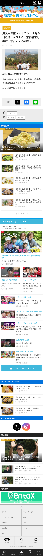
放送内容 (7, 28)
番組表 (35, 542)
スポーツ (5, 523)
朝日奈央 (21, 118)
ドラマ (4, 512)
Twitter (17, 427)
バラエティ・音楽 (7, 517)
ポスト (17, 102)
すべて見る (20, 214)
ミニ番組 (5, 528)
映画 (24, 517)
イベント (26, 528)
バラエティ (12, 113)
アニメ (25, 523)
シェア (26, 102)
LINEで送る (35, 102)
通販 (3, 533)
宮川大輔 (11, 118)
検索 (21, 542)
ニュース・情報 (28, 512)
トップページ (7, 542)
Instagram (26, 427)
